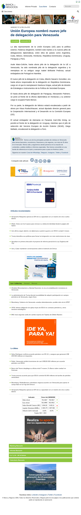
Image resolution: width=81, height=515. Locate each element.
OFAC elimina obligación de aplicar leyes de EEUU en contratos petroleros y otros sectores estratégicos (38, 308)
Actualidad (14, 41)
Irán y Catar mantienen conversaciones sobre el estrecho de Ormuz (34, 248)
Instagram (51, 152)
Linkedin (35, 495)
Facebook (64, 152)
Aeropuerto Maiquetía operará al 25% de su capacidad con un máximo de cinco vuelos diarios (40, 217)
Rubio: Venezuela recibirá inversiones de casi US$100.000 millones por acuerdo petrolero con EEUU (38, 362)
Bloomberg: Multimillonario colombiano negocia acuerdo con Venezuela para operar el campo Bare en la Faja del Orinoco (40, 383)
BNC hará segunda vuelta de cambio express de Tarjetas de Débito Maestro (36, 314)
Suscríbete (43, 6)
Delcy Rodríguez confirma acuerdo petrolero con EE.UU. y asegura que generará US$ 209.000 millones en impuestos (40, 355)
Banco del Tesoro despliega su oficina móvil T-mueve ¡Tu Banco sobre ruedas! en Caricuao (38, 369)
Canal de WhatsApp (33, 152)
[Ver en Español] (79, 2)
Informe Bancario (16, 450)
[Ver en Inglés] (77, 2)
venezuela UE (25, 41)
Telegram (44, 152)
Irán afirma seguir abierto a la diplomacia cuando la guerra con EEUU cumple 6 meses (40, 231)
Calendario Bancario (17, 460)
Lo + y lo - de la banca (18, 455)
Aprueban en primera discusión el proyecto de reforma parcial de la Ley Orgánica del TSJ (39, 242)
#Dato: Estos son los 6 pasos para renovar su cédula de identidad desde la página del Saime (40, 224)
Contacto (52, 6)
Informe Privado (31, 6)
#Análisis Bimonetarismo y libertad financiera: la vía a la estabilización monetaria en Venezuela (39, 289)
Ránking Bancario (16, 446)
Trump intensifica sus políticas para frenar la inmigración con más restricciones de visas (40, 236)
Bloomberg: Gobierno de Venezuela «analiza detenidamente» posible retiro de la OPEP (40, 302)
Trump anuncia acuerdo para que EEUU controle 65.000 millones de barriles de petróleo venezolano (40, 376)
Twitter (57, 152)
